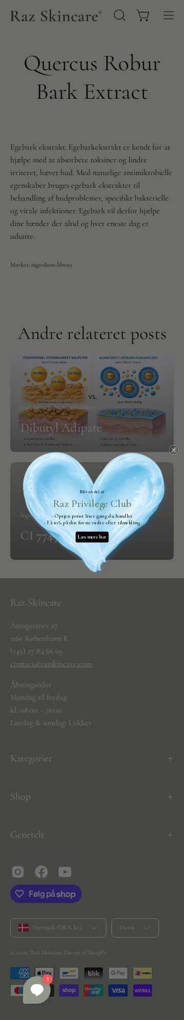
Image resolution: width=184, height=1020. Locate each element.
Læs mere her (92, 537)
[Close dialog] (174, 450)
